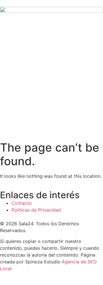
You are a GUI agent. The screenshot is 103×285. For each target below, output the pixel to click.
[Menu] (51, 125)
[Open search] (101, 102)
